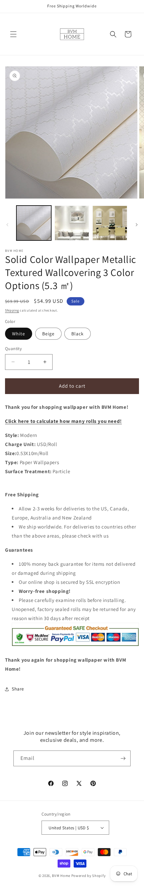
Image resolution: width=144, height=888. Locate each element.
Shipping (12, 310)
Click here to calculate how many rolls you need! (63, 421)
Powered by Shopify (88, 875)
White (18, 334)
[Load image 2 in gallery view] (72, 223)
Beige (48, 334)
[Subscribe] (123, 758)
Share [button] (18, 689)
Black (77, 334)
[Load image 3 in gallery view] (109, 223)
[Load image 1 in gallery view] (33, 223)
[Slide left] (7, 224)
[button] (13, 34)
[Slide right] (136, 224)
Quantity (13, 348)
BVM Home (61, 875)
